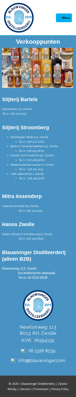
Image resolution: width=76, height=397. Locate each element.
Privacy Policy (60, 389)
